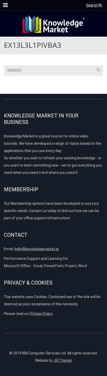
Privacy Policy (41, 314)
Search (92, 5)
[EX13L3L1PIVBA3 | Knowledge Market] (53, 24)
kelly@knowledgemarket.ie (37, 249)
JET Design (63, 360)
